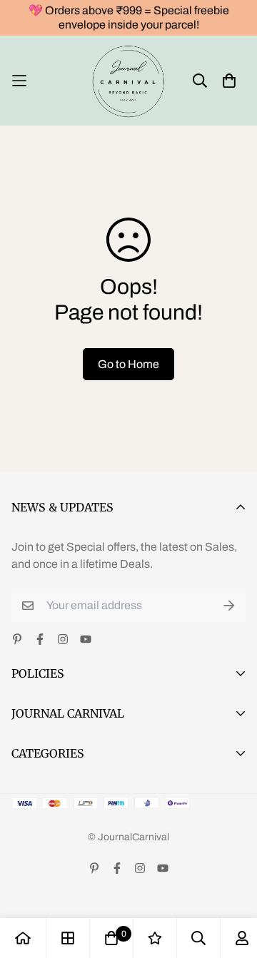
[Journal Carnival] (128, 81)
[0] (111, 938)
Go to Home (128, 364)
